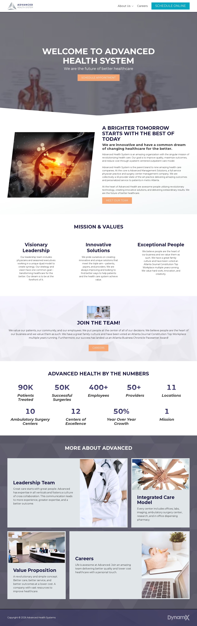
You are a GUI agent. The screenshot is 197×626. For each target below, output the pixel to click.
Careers (98, 347)
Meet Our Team (117, 200)
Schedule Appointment (98, 77)
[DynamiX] (179, 617)
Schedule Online (170, 6)
